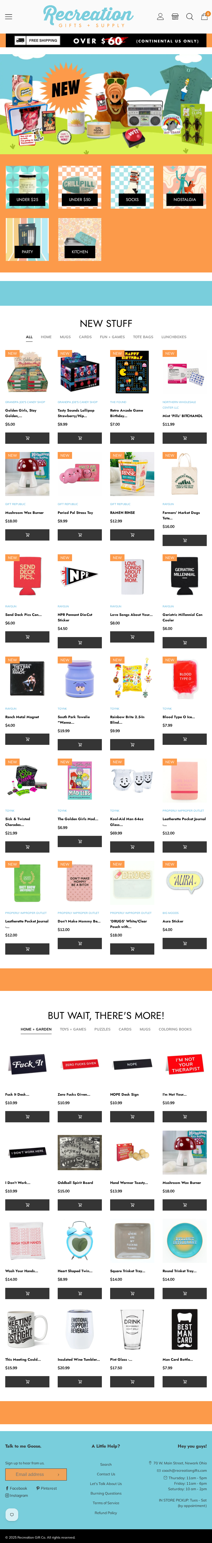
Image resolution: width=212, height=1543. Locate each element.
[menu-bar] (12, 16)
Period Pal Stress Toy (75, 512)
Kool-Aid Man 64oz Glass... (127, 821)
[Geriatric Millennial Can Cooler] (185, 576)
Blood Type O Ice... (179, 717)
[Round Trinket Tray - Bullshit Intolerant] (185, 1241)
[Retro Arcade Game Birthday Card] (132, 372)
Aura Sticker (173, 921)
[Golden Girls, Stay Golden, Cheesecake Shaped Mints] (27, 372)
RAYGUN (168, 504)
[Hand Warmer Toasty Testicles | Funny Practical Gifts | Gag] (132, 1153)
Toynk (62, 708)
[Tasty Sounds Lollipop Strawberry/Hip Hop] (80, 372)
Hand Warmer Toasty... (129, 1182)
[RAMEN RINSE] (132, 474)
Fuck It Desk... (17, 1094)
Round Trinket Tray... (180, 1271)
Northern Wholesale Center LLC (179, 404)
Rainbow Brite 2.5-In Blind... (127, 719)
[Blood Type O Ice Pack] (185, 679)
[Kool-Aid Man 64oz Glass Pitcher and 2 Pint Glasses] (132, 781)
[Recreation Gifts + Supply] (88, 16)
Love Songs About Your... (131, 614)
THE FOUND (118, 402)
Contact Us (106, 1474)
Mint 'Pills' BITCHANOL (183, 415)
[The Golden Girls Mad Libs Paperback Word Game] (80, 781)
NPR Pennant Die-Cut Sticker (75, 617)
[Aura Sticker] (185, 883)
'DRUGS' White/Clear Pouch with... (128, 924)
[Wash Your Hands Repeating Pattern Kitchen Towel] (27, 1241)
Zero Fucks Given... (74, 1094)
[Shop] (175, 16)
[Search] (189, 16)
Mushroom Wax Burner (24, 512)
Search (106, 1464)
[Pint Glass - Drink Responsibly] (132, 1329)
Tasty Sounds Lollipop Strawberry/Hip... (76, 413)
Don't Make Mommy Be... (79, 921)
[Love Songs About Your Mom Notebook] (132, 576)
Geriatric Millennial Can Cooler (182, 617)
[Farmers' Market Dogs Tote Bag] (185, 474)
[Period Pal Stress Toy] (80, 474)
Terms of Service (106, 1503)
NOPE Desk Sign (124, 1094)
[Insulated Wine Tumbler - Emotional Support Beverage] (80, 1329)
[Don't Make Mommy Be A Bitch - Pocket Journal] (80, 883)
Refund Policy (106, 1513)
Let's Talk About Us (106, 1483)
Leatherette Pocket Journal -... (184, 821)
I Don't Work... (17, 1182)
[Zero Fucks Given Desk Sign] (80, 1064)
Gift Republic (15, 504)
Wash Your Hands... (21, 1271)
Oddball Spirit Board (75, 1182)
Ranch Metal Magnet (22, 717)
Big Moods (171, 913)
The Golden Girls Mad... (78, 819)
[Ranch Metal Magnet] (27, 679)
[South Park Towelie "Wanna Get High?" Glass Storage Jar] (80, 679)
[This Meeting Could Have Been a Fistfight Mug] (27, 1329)
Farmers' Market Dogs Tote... (181, 515)
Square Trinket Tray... (127, 1271)
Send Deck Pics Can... (23, 614)
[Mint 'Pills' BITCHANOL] (185, 372)
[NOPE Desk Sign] (132, 1064)
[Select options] (27, 438)
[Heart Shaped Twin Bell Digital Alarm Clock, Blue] (80, 1241)
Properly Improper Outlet (183, 810)
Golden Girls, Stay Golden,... (20, 413)
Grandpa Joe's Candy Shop (25, 402)
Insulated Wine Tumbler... (79, 1359)
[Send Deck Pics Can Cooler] (27, 576)
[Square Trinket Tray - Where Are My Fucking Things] (132, 1241)
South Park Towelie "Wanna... (74, 719)
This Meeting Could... (23, 1359)
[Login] (160, 16)
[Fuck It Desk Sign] (27, 1064)
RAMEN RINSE (122, 512)
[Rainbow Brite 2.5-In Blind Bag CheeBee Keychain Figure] (132, 679)
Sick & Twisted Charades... (17, 821)
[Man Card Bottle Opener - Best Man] (185, 1329)
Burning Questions (106, 1493)
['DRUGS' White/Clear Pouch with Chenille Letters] (132, 883)
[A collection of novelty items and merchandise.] (106, 104)
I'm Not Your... (175, 1094)
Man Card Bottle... (178, 1359)
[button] (80, 438)
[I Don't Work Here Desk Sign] (27, 1153)
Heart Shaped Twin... (75, 1271)
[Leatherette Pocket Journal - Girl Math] (185, 781)
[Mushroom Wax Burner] (27, 474)
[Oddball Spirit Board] (80, 1153)
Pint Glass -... (121, 1359)
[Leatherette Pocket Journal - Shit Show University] (27, 883)
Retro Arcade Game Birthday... (126, 413)
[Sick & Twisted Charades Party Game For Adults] (27, 781)
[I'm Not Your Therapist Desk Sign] (185, 1064)
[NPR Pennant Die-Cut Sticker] (80, 576)
